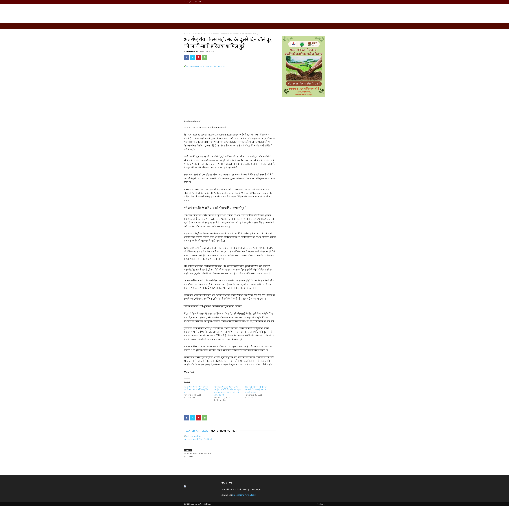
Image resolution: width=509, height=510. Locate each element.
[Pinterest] (198, 57)
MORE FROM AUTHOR (224, 430)
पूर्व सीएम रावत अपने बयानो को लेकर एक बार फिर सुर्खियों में (196, 390)
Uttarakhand (195, 33)
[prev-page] (185, 461)
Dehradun (206, 33)
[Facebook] (186, 57)
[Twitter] (192, 57)
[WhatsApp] (204, 57)
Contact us (321, 504)
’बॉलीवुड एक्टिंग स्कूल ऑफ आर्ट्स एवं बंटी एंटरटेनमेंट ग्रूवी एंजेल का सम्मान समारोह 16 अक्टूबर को (227, 391)
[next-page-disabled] (189, 461)
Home (186, 33)
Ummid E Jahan (192, 51)
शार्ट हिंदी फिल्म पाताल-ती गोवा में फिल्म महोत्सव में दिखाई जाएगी (256, 390)
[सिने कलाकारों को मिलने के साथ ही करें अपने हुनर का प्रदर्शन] (198, 443)
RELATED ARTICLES (196, 430)
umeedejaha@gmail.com (244, 494)
